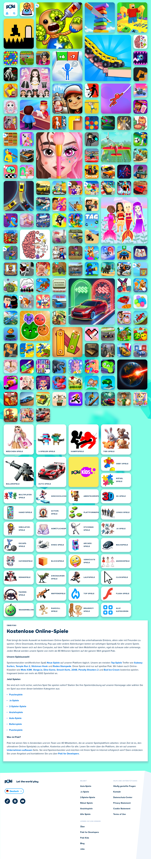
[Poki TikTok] (7, 801)
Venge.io (37, 670)
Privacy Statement (122, 803)
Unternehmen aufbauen (19, 750)
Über (82, 827)
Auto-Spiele (15, 718)
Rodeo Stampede (62, 666)
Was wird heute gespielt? (14, 13)
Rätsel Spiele (86, 803)
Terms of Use (119, 814)
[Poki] (10, 7)
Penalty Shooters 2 (88, 670)
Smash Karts (63, 670)
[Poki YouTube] (22, 801)
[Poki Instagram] (15, 801)
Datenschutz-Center (122, 797)
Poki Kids (84, 838)
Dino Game (49, 670)
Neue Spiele (53, 663)
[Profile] (7, 13)
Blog (82, 843)
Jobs (82, 849)
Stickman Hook (39, 666)
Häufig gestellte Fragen (124, 786)
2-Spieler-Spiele (17, 706)
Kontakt (117, 792)
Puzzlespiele (16, 694)
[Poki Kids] (84, 472)
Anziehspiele (16, 712)
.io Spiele (14, 700)
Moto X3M (26, 670)
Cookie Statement (121, 809)
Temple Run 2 (23, 666)
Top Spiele (116, 663)
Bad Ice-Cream (112, 670)
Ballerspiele (15, 724)
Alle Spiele (85, 814)
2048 (74, 670)
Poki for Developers (68, 753)
